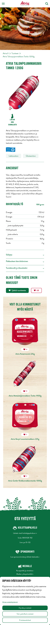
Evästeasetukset (25, 620)
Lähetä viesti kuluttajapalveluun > (25, 533)
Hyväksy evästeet (25, 608)
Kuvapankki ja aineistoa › (25, 570)
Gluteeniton (31, 155)
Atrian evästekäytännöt (10, 602)
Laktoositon (13, 155)
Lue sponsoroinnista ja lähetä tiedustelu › (25, 556)
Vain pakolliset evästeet (25, 614)
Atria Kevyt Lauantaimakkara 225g (25, 437)
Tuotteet (15, 53)
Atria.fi (5, 53)
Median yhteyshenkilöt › (25, 574)
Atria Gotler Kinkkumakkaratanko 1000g (25, 478)
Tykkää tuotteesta (19, 290)
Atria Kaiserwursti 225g (25, 351)
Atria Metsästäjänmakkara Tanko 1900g (25, 393)
